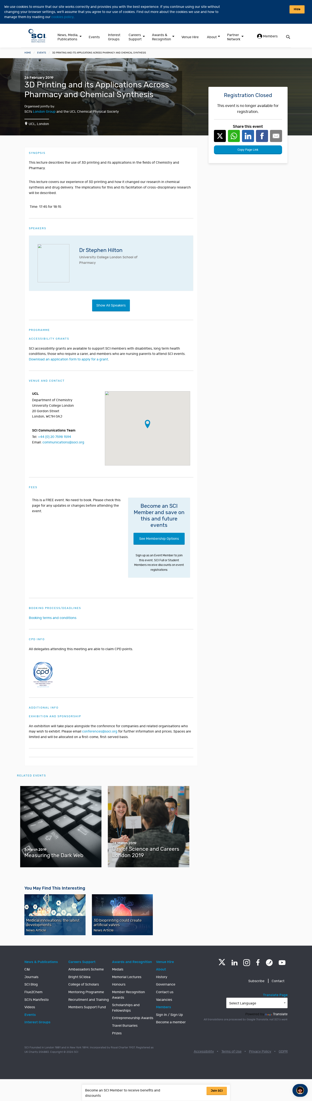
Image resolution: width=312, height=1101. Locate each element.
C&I (27, 969)
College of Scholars (83, 984)
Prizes (117, 1033)
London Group (44, 111)
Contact (278, 981)
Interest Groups (114, 37)
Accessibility (204, 1051)
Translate (280, 1014)
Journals (31, 977)
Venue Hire (190, 37)
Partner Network (233, 37)
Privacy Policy (260, 1051)
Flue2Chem (33, 992)
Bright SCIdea (79, 977)
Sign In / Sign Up (169, 1015)
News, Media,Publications (68, 37)
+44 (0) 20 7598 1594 (54, 437)
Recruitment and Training (88, 999)
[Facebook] (258, 962)
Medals (117, 969)
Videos (29, 1007)
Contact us (164, 992)
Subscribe (256, 981)
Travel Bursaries (125, 1025)
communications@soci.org (63, 442)
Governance (165, 984)
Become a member (171, 1022)
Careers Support (135, 37)
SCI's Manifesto (36, 999)
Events (94, 37)
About (212, 37)
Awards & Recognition (161, 37)
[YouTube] (282, 962)
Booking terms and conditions (52, 618)
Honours (118, 984)
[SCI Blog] (269, 962)
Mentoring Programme (86, 992)
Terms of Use (231, 1051)
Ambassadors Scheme (86, 969)
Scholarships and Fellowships (126, 1007)
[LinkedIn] (234, 962)
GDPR (283, 1051)
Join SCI (217, 1090)
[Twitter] (222, 964)
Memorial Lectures (126, 977)
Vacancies (164, 999)
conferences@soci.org (99, 731)
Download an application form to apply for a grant (68, 359)
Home (27, 53)
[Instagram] (246, 962)
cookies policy (62, 17)
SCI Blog (31, 984)
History (161, 977)
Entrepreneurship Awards (132, 1018)
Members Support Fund (87, 1007)
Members (270, 36)
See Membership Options (159, 538)
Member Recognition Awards (128, 994)
